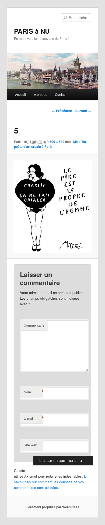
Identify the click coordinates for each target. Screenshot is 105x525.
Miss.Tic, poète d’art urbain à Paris (50, 144)
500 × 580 (57, 141)
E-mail (33, 418)
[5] (52, 206)
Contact (60, 94)
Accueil (20, 94)
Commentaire (34, 325)
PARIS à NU (32, 31)
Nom (33, 392)
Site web (30, 444)
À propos (40, 94)
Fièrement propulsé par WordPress (52, 507)
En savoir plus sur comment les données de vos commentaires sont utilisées (51, 482)
